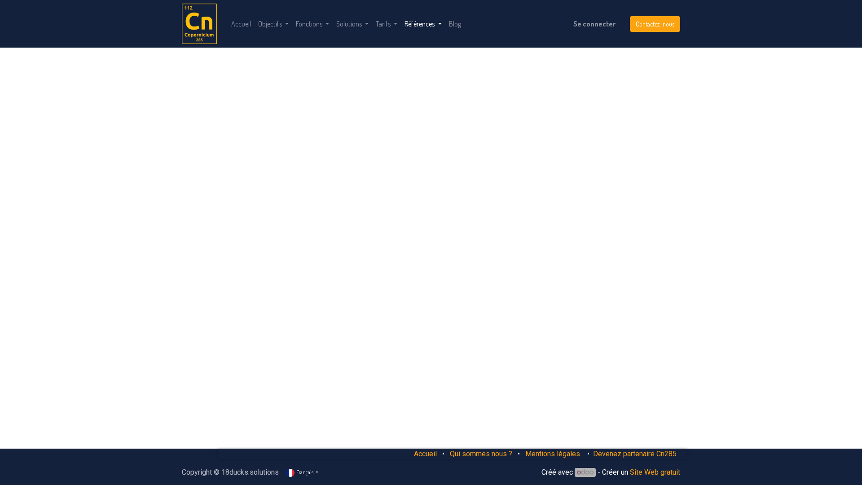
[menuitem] (241, 24)
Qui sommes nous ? (481, 454)
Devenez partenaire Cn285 (635, 454)
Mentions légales (553, 454)
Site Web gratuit (655, 472)
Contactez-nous (655, 24)
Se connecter (594, 23)
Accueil (425, 454)
